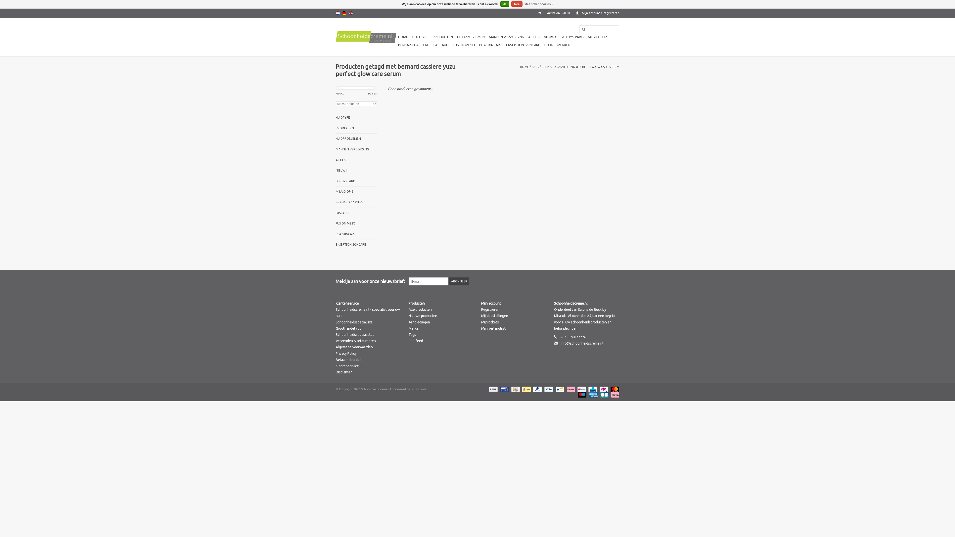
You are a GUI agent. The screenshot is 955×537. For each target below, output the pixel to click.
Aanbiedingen (419, 322)
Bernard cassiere (413, 45)
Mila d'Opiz (597, 37)
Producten (443, 37)
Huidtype (420, 37)
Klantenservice (347, 366)
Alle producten (420, 310)
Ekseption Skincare (523, 45)
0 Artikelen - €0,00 (557, 13)
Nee (517, 4)
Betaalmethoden (349, 360)
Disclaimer (344, 372)
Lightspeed (418, 389)
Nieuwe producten (423, 316)
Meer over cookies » (539, 4)
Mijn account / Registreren (600, 13)
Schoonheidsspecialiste (354, 322)
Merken (564, 45)
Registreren (490, 310)
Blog (548, 45)
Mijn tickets (490, 322)
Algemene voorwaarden (354, 347)
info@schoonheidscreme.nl (582, 343)
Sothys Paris (572, 37)
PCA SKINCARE (490, 45)
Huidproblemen (471, 37)
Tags (535, 66)
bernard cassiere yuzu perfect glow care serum (580, 66)
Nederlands (338, 13)
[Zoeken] (581, 29)
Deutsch (344, 13)
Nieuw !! (550, 37)
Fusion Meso (464, 45)
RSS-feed (416, 341)
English (351, 13)
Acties (534, 37)
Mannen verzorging (506, 37)
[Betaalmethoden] (492, 389)
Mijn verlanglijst (493, 328)
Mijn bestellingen (494, 316)
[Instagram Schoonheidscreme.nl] (615, 281)
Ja (505, 4)
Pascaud (441, 45)
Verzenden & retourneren (356, 341)
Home (403, 37)
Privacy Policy (346, 354)
